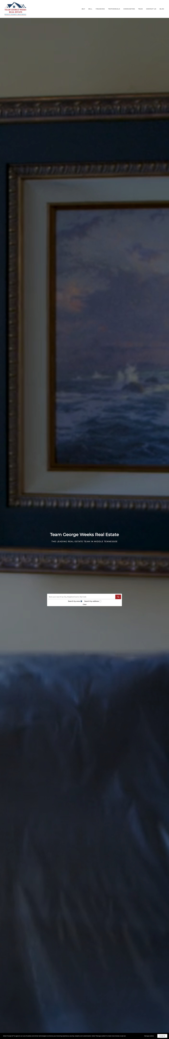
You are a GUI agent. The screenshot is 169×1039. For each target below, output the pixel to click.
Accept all (162, 1036)
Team (140, 9)
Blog (162, 9)
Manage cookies (149, 1036)
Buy (83, 9)
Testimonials (114, 9)
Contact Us (151, 9)
